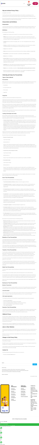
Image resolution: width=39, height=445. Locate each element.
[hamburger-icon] (24, 3)
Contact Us (35, 3)
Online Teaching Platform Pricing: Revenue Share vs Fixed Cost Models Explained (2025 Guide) (15, 370)
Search (3, 362)
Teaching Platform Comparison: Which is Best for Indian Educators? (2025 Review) (13, 369)
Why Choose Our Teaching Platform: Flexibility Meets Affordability (11, 371)
